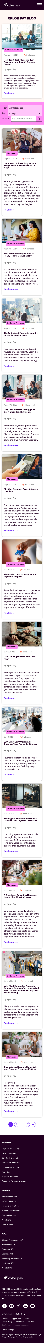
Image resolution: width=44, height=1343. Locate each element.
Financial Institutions (11, 1206)
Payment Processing (10, 1149)
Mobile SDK (7, 1268)
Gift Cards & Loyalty (10, 1158)
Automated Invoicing (11, 1162)
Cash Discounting (9, 1153)
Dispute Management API (12, 1240)
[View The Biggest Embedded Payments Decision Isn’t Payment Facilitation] (22, 820)
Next (33, 1124)
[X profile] (18, 1306)
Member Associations (11, 1210)
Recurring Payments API (12, 1259)
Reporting (6, 1172)
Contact (5, 1319)
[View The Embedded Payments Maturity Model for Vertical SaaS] (22, 335)
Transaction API (8, 1245)
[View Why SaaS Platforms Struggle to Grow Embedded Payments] (22, 413)
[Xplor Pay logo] (12, 5)
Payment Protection (10, 1176)
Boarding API (7, 1254)
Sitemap (31, 1322)
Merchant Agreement (22, 1325)
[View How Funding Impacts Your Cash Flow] (22, 663)
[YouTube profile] (32, 1306)
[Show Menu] (39, 5)
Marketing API (8, 1263)
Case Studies (7, 1224)
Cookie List (6, 1325)
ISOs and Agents (9, 1201)
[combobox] (23, 108)
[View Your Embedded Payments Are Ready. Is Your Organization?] (22, 257)
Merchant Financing (10, 1167)
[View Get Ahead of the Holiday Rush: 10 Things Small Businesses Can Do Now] (22, 172)
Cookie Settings (8, 1330)
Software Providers (15, 243)
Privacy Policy (7, 1322)
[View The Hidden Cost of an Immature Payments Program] (22, 579)
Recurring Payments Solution (14, 1181)
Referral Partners (9, 1215)
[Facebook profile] (4, 1306)
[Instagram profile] (11, 1306)
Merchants (11, 153)
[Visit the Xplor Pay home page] (13, 1278)
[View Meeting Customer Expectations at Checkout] (22, 495)
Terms (26, 1319)
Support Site (16, 1319)
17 (27, 1124)
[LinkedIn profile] (25, 1306)
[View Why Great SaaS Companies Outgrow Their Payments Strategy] (22, 744)
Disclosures (20, 1322)
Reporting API (8, 1249)
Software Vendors (9, 1197)
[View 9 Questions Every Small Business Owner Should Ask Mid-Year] (22, 904)
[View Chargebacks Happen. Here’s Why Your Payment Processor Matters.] (22, 1074)
